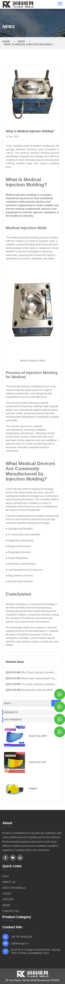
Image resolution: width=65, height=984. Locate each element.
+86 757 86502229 (21, 936)
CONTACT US (10, 911)
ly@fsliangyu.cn (20, 943)
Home (6, 41)
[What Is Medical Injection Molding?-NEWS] (18, 4)
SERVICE (8, 899)
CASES (6, 893)
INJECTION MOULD (14, 887)
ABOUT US (8, 882)
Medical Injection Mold (32, 360)
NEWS (21, 41)
